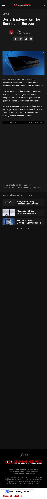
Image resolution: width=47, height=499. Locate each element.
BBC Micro (20, 185)
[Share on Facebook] (15, 39)
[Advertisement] (23, 148)
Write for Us (14, 472)
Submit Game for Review (29, 472)
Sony (28, 185)
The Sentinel (36, 188)
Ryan (20, 31)
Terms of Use (30, 474)
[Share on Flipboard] (26, 39)
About (16, 470)
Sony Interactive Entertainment (16, 188)
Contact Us (24, 470)
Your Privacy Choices (20, 491)
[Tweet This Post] (20, 39)
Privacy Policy (19, 474)
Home (11, 470)
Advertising (34, 470)
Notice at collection (12, 496)
